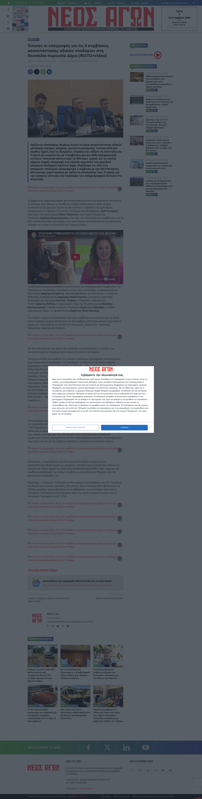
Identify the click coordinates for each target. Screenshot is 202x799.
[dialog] (101, 399)
